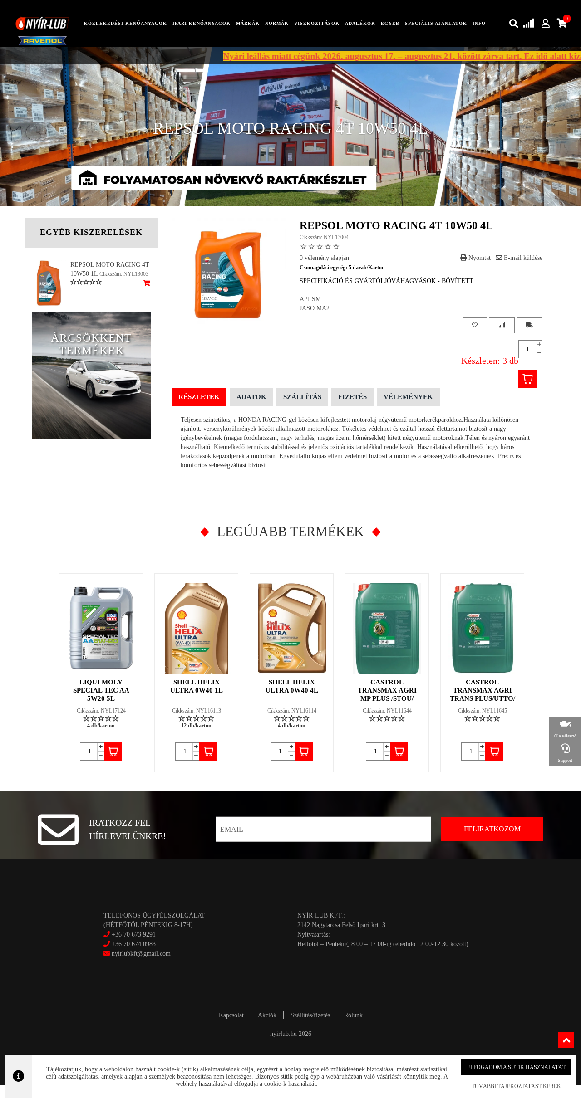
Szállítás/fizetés (310, 1015)
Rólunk (353, 1015)
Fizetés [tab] (352, 396)
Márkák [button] (248, 23)
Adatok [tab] (251, 396)
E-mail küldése (522, 257)
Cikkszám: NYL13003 (123, 274)
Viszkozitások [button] (317, 23)
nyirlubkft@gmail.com (140, 953)
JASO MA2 (315, 308)
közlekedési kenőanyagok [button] (125, 23)
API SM (310, 299)
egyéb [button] (390, 23)
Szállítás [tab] (302, 396)
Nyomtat (479, 257)
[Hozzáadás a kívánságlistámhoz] (475, 325)
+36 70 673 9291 (134, 934)
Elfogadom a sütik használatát (516, 1067)
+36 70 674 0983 (134, 944)
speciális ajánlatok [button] (436, 23)
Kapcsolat (231, 1015)
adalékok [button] (360, 23)
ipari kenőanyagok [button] (201, 23)
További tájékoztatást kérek (516, 1086)
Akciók (267, 1015)
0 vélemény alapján (324, 257)
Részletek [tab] (199, 396)
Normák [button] (277, 23)
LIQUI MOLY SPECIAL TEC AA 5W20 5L (101, 690)
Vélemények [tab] (408, 396)
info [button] (479, 23)
